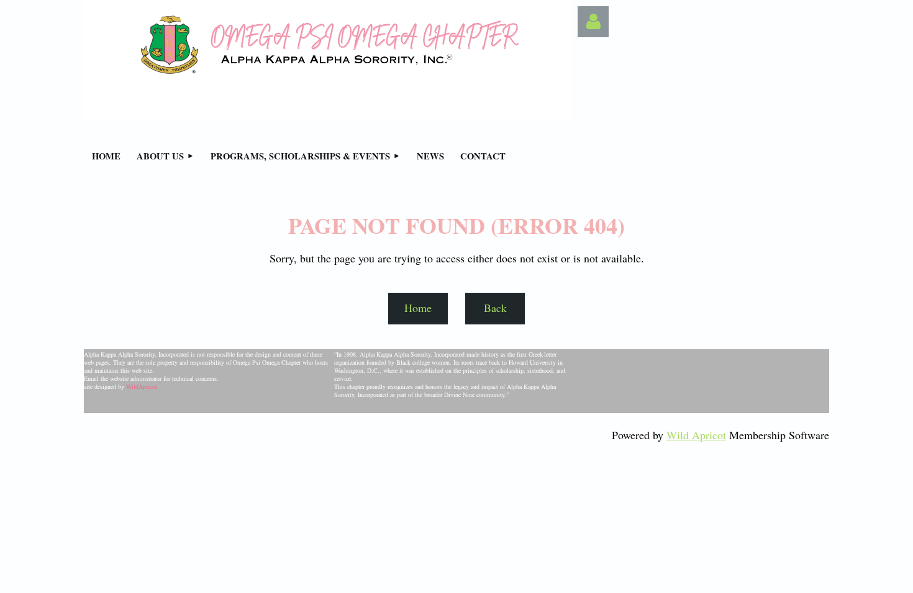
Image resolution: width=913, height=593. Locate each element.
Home (418, 307)
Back (495, 307)
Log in (593, 21)
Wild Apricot (696, 434)
